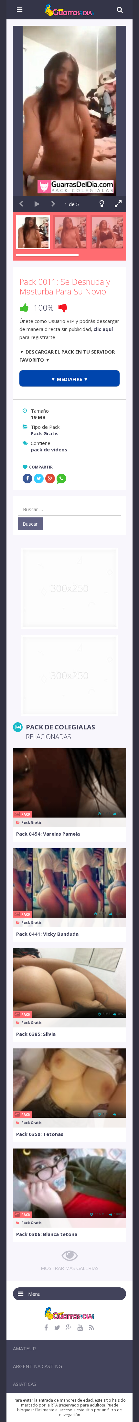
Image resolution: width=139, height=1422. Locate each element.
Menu (34, 1294)
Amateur (24, 1348)
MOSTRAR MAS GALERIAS (70, 1268)
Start (37, 204)
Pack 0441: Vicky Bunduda (47, 934)
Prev (21, 204)
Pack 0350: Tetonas (39, 1134)
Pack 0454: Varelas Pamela (48, 833)
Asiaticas (24, 1384)
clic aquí (103, 329)
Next (53, 204)
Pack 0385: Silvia (36, 1034)
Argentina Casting (37, 1366)
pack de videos (49, 449)
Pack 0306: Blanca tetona (46, 1234)
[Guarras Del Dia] (70, 9)
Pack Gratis (45, 433)
